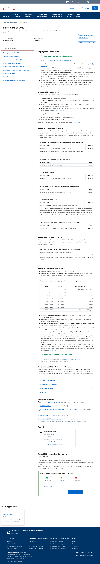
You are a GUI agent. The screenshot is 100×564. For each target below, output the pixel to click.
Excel (65, 359)
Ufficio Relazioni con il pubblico (14, 546)
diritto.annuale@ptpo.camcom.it (54, 444)
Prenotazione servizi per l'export (58, 548)
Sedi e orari (9, 541)
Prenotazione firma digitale (56, 541)
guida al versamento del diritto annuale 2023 (58, 60)
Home (4, 23)
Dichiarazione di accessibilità (84, 552)
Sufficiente (63, 481)
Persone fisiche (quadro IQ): (47, 389)
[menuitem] (7, 17)
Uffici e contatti (11, 544)
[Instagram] (78, 8)
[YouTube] (87, 8)
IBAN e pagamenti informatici (36, 546)
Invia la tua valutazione (75, 492)
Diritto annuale (12, 23)
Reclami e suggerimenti (12, 548)
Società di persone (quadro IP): (48, 384)
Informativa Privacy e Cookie (36, 548)
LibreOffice (77, 359)
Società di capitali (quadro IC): (48, 380)
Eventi (73, 544)
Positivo (48, 481)
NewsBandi (75, 548)
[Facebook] (81, 8)
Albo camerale (32, 541)
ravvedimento (77, 123)
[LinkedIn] (75, 8)
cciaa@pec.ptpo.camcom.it (16, 561)
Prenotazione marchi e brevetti (57, 546)
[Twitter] (84, 8)
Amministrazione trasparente (39, 539)
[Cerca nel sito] (95, 8)
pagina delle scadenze (59, 110)
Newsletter (75, 546)
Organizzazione (32, 544)
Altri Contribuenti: (45, 393)
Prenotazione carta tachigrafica (58, 544)
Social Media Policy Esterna (84, 556)
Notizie (73, 541)
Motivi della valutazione (48, 487)
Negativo (77, 481)
